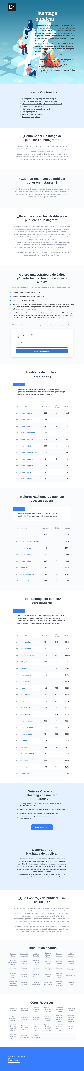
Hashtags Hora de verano (59, 975)
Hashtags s (70, 969)
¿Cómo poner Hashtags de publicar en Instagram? (39, 99)
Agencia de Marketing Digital (47, 1018)
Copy (19, 384)
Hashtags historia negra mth (36, 962)
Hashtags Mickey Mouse (48, 955)
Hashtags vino (70, 975)
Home (10, 1058)
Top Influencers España (12, 1018)
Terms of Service (14, 1062)
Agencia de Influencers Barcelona (47, 1009)
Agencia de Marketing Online (24, 1028)
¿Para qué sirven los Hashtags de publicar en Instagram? (42, 104)
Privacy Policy (13, 1060)
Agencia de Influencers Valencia (59, 1009)
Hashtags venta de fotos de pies (12, 962)
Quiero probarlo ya (42, 827)
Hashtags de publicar (29, 112)
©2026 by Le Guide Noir (16, 1056)
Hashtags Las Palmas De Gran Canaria (12, 983)
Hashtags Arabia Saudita (13, 975)
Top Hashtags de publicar (31, 117)
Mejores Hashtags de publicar (32, 114)
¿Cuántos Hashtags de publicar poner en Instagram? (40, 101)
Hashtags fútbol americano (59, 983)
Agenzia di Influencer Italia (12, 1036)
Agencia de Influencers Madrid (36, 1009)
